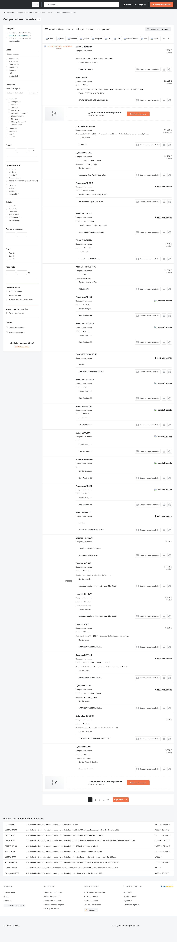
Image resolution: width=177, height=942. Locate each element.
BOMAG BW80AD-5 (84, 459)
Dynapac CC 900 (83, 747)
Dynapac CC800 (83, 433)
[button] (164, 69)
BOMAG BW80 (10, 857)
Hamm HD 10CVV (84, 594)
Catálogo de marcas (51, 909)
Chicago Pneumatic (85, 538)
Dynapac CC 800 (83, 563)
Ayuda (6, 896)
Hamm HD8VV (82, 624)
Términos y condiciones (53, 892)
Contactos (7, 901)
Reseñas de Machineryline (54, 905)
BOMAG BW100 (11, 830)
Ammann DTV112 (84, 513)
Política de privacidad (52, 896)
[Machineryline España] (16, 4)
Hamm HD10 (10, 841)
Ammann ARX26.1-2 (85, 324)
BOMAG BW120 (11, 846)
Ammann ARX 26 (11, 862)
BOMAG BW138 (11, 868)
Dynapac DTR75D (84, 655)
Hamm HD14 (10, 851)
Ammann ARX (10, 824)
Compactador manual (85, 126)
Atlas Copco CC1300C (86, 267)
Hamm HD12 (10, 835)
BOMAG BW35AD (84, 47)
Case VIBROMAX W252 (86, 354)
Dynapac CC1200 (84, 686)
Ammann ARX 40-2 (84, 183)
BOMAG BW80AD (84, 240)
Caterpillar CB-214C (85, 716)
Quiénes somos (10, 892)
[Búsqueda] (46, 4)
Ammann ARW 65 (84, 214)
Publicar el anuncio (138, 114)
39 (107, 800)
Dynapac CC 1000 (84, 153)
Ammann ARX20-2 (84, 297)
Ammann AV (81, 77)
